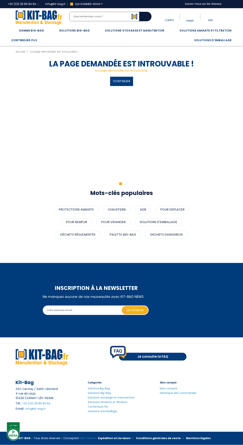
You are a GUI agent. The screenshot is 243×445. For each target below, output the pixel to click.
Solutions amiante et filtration (206, 30)
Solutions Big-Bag (74, 30)
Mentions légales (198, 438)
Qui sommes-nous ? (89, 4)
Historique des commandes (178, 393)
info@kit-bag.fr (36, 409)
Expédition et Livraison (114, 438)
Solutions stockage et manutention (134, 30)
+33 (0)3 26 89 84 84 (36, 403)
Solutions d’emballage (213, 40)
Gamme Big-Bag (31, 30)
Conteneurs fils (24, 40)
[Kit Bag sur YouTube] (235, 4)
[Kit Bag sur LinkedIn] (231, 4)
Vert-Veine (87, 438)
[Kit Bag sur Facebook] (227, 4)
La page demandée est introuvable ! (54, 52)
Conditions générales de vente (158, 438)
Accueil (20, 52)
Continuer (121, 81)
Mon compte (168, 388)
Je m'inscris (135, 310)
